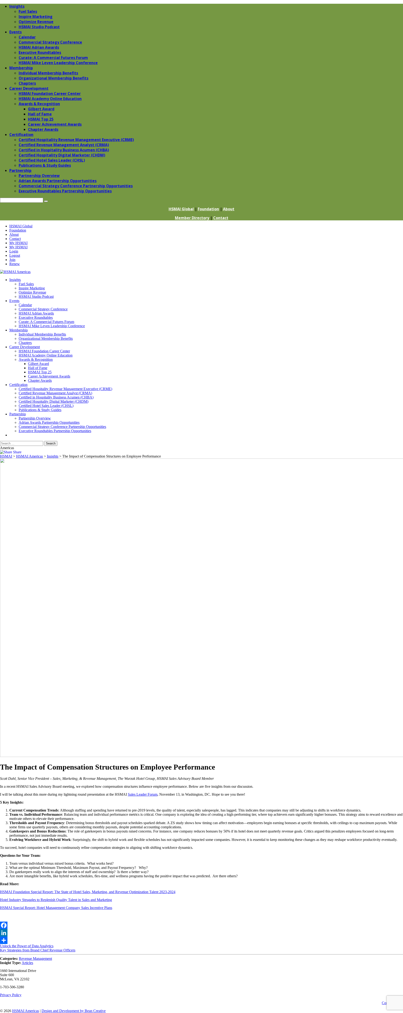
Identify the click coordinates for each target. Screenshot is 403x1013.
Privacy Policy (10, 995)
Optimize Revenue (32, 292)
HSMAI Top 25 (40, 372)
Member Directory (192, 217)
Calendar (25, 305)
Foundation (208, 209)
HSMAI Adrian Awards (36, 313)
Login (13, 251)
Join (12, 260)
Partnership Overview (35, 418)
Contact (220, 217)
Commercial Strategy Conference (43, 309)
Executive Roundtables (36, 317)
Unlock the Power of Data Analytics (26, 946)
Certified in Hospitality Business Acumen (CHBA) (56, 397)
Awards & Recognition (36, 359)
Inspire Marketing (32, 288)
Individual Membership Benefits (42, 334)
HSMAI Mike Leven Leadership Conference (52, 326)
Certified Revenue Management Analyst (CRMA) (55, 393)
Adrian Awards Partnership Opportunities (49, 422)
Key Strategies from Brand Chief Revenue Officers (37, 950)
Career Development (24, 347)
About (228, 209)
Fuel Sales (26, 284)
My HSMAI (18, 243)
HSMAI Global (181, 209)
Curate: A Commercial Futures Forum (46, 322)
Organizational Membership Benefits (46, 338)
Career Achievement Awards (49, 376)
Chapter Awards (40, 380)
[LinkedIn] (201, 933)
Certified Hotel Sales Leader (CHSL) (46, 406)
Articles (27, 963)
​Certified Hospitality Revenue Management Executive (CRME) (65, 389)
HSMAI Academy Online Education (46, 355)
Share (16, 452)
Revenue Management (35, 959)
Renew (14, 264)
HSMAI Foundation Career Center (44, 351)
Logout (14, 255)
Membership (18, 330)
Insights (15, 280)
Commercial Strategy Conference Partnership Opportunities (62, 427)
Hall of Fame (37, 368)
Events (14, 301)
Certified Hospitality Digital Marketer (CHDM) (53, 401)
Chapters (25, 343)
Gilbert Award (38, 364)
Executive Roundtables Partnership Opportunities (55, 431)
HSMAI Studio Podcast (36, 296)
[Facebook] (201, 925)
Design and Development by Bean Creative (74, 1011)
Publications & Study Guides (40, 410)
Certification (18, 385)
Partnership (17, 414)
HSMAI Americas (25, 1011)
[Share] (201, 940)
